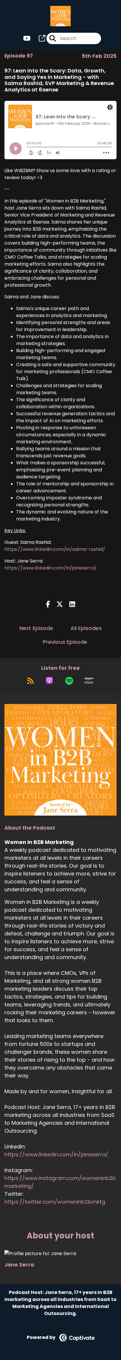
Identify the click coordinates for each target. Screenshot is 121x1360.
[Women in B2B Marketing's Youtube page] (27, 38)
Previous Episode (65, 642)
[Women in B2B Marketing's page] (38, 38)
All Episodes (86, 628)
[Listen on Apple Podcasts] (49, 681)
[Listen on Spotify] (69, 681)
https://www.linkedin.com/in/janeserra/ (50, 568)
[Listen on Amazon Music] (89, 681)
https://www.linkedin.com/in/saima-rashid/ (54, 549)
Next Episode (36, 628)
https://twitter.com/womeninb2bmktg (54, 1201)
